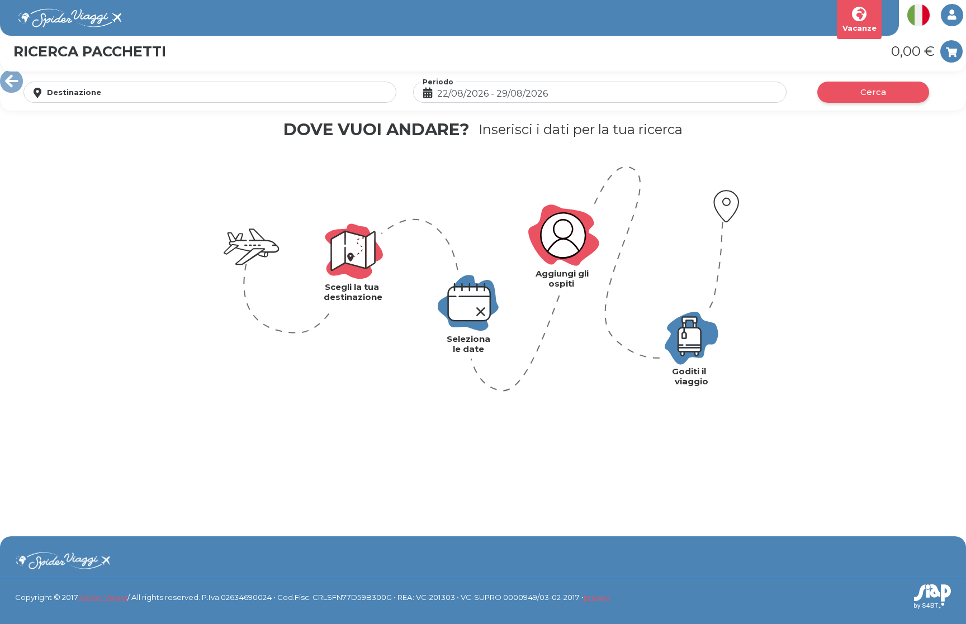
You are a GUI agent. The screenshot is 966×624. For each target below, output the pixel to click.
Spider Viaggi (102, 597)
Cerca (873, 92)
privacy (597, 597)
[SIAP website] (932, 596)
